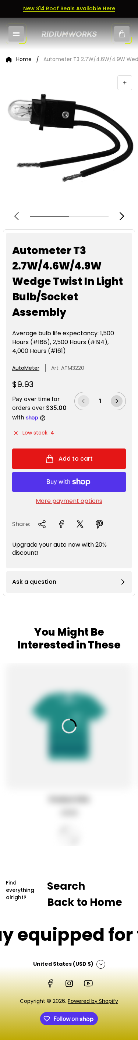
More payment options (69, 501)
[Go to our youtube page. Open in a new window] (88, 983)
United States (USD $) (63, 964)
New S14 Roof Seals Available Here (69, 8)
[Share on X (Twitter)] (80, 524)
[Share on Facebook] (61, 524)
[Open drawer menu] (16, 34)
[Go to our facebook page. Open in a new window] (50, 983)
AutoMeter (25, 368)
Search (66, 886)
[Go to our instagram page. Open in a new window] (69, 983)
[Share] (42, 524)
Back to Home (84, 902)
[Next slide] (121, 216)
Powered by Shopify (93, 1001)
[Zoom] (124, 82)
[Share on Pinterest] (99, 524)
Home (24, 59)
